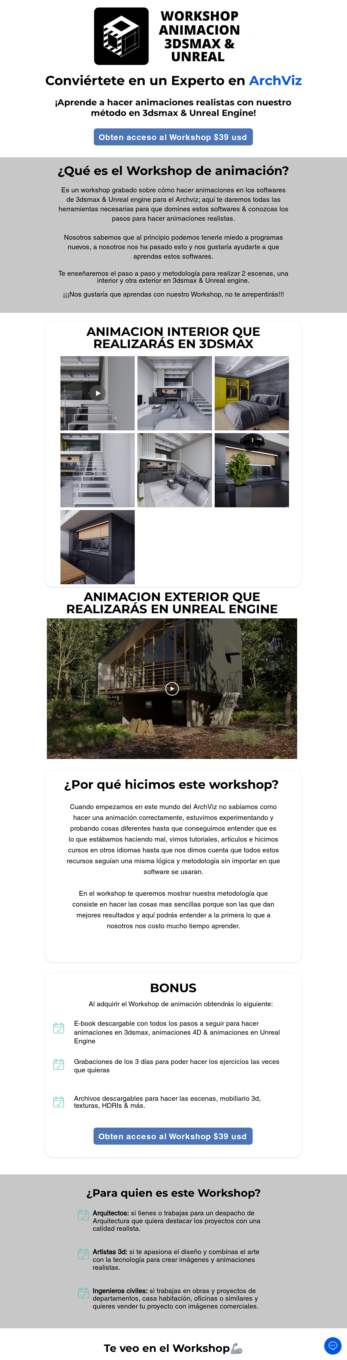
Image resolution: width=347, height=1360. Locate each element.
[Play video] (172, 689)
